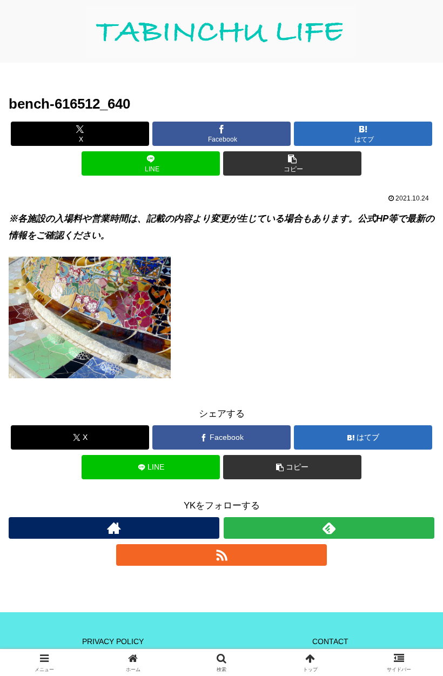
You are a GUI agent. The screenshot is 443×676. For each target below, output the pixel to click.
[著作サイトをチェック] (114, 528)
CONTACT (330, 641)
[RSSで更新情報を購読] (221, 555)
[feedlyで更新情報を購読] (329, 528)
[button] (292, 163)
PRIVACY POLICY (113, 641)
